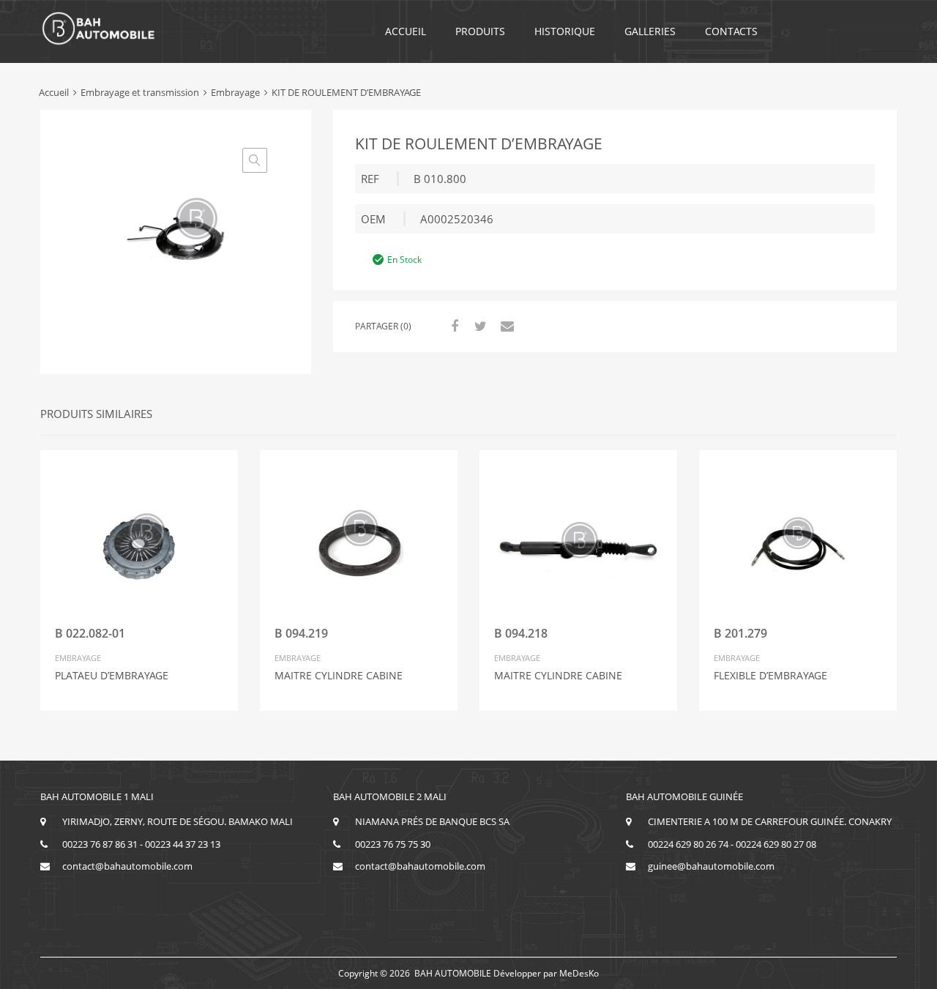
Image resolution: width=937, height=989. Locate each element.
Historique (564, 31)
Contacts (731, 31)
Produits (480, 31)
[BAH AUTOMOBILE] (98, 42)
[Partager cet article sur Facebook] (452, 325)
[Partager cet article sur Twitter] (478, 325)
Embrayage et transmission (140, 92)
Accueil (405, 31)
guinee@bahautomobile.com (711, 866)
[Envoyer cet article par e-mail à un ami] (505, 325)
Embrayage (235, 92)
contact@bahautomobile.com (127, 866)
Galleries (650, 31)
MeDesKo (579, 973)
